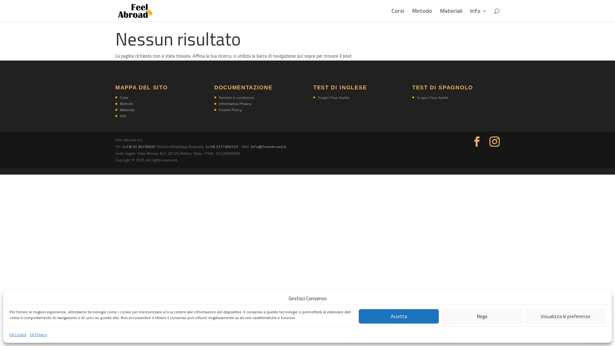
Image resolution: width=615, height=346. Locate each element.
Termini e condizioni (236, 98)
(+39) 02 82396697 (139, 147)
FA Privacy (38, 335)
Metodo (422, 12)
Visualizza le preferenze (565, 316)
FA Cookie (18, 335)
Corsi (397, 12)
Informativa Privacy (235, 104)
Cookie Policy (230, 110)
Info (475, 12)
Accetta (399, 316)
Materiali (451, 12)
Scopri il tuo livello (333, 98)
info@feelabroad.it (268, 147)
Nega (482, 316)
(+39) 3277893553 (222, 147)
